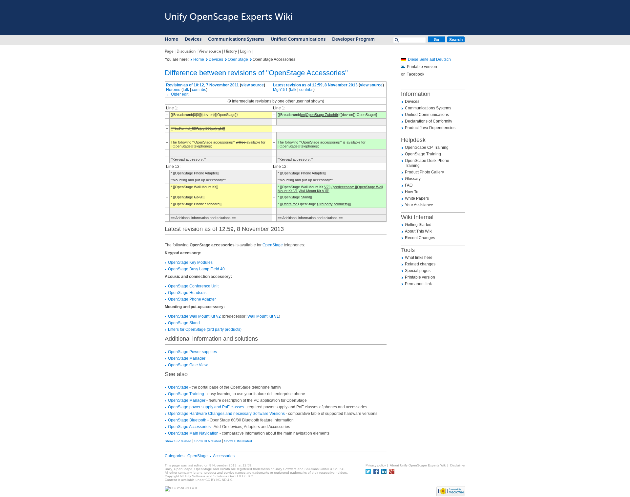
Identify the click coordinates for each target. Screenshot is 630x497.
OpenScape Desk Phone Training (427, 163)
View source (210, 51)
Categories (174, 456)
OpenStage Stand (184, 323)
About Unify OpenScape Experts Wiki (418, 465)
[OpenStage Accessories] (191, 59)
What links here (418, 257)
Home (171, 39)
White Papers (417, 198)
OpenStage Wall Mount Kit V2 (194, 316)
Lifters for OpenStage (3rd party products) (205, 329)
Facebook (415, 74)
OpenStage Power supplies (192, 352)
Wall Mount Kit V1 (263, 316)
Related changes (420, 264)
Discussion (186, 51)
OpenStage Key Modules (190, 262)
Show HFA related (207, 441)
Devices (193, 39)
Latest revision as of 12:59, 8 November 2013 (315, 85)
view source (252, 85)
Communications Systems (236, 39)
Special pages (417, 270)
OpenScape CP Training (427, 147)
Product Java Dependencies (430, 127)
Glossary (413, 178)
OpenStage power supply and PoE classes (206, 407)
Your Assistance (419, 205)
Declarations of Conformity (428, 121)
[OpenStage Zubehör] (403, 59)
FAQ (408, 185)
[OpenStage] (226, 59)
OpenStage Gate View (188, 365)
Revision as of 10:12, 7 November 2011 (202, 85)
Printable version (422, 66)
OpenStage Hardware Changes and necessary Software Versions (226, 413)
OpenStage (238, 59)
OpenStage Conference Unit (193, 286)
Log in (245, 51)
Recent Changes (420, 238)
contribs (199, 89)
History (230, 51)
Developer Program (353, 39)
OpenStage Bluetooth (187, 420)
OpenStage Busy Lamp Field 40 (196, 269)
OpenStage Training (186, 394)
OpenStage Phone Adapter (192, 299)
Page (169, 51)
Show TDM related (238, 441)
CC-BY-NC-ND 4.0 (218, 480)
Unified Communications (298, 39)
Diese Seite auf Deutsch (429, 59)
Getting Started (418, 224)
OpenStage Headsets (187, 292)
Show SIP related (178, 441)
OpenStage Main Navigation (193, 433)
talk (186, 89)
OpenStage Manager (186, 358)
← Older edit (177, 94)
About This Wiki (418, 231)
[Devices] (207, 59)
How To (411, 192)
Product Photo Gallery (424, 172)
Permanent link (418, 284)
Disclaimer (457, 465)
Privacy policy (376, 465)
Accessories (224, 456)
